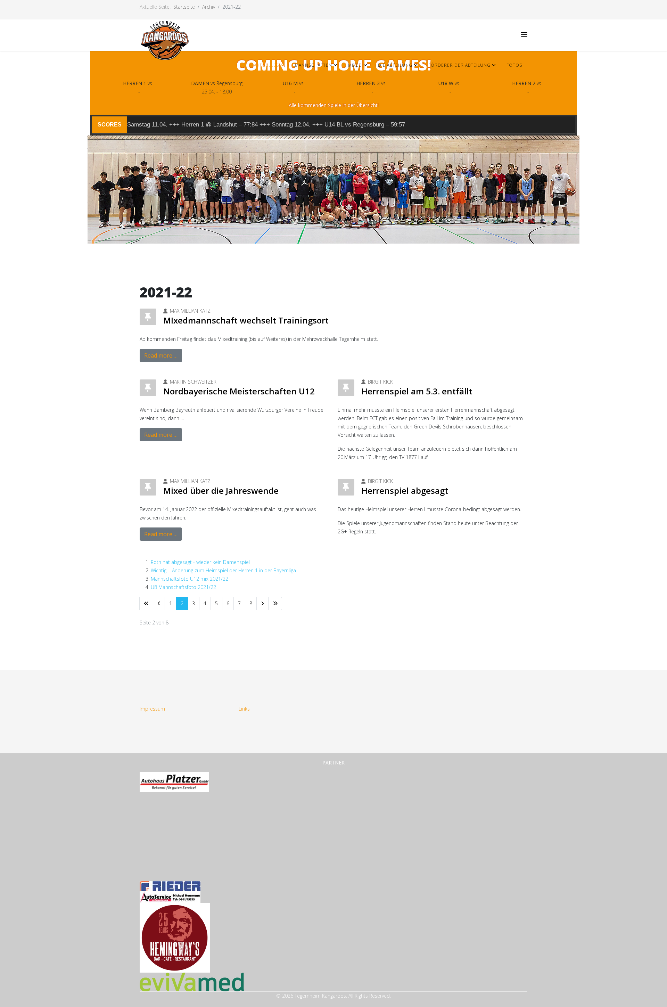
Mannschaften (313, 65)
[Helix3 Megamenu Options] (524, 34)
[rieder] (333, 886)
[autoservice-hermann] (333, 897)
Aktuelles (266, 65)
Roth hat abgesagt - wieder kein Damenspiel (200, 562)
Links (244, 708)
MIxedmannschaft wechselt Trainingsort (246, 320)
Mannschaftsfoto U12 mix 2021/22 (189, 578)
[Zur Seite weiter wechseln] (262, 603)
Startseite (184, 6)
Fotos (514, 65)
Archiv (208, 6)
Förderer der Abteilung (459, 65)
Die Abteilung (395, 65)
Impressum (152, 708)
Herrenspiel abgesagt (404, 490)
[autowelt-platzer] (333, 782)
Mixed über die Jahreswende (221, 490)
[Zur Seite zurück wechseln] (159, 603)
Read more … (161, 355)
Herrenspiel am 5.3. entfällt (416, 391)
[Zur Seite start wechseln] (146, 603)
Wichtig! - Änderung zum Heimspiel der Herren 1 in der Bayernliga (223, 570)
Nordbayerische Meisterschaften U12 (239, 391)
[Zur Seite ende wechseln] (275, 603)
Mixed (355, 65)
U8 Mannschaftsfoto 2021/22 (183, 587)
